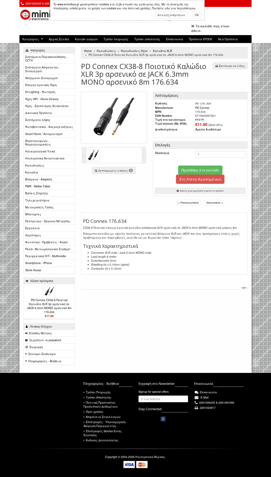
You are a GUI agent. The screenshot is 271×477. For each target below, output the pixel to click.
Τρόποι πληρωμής (116, 39)
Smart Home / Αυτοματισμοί (44, 134)
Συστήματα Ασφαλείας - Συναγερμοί (42, 69)
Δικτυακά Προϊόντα (38, 113)
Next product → (215, 202)
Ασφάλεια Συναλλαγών (102, 417)
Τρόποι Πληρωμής (98, 392)
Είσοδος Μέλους (40, 333)
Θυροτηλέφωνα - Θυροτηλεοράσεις (38, 142)
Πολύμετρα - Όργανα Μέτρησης (47, 221)
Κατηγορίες (30, 39)
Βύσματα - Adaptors (38, 179)
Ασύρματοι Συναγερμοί (41, 78)
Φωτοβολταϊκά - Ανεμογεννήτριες (49, 127)
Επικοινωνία (174, 39)
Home (88, 51)
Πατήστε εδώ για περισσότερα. (174, 8)
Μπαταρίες (33, 214)
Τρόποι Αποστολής (98, 397)
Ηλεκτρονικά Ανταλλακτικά (44, 158)
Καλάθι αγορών (86, 39)
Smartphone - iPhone (38, 263)
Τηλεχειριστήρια (37, 200)
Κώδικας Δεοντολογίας (101, 440)
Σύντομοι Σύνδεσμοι (42, 354)
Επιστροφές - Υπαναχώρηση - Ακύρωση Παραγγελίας (105, 424)
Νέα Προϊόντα (228, 39)
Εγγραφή (35, 347)
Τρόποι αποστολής (147, 39)
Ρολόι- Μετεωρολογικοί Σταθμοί (47, 249)
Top (244, 287)
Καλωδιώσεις (107, 51)
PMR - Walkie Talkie (37, 186)
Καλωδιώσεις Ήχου (135, 51)
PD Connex (202, 108)
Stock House (33, 270)
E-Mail (204, 397)
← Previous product (188, 202)
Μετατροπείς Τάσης (39, 207)
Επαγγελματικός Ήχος (41, 85)
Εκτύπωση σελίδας (231, 66)
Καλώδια (31, 172)
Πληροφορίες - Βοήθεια (44, 361)
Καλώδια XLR (163, 51)
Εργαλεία (32, 228)
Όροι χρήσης (94, 412)
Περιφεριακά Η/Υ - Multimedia (45, 256)
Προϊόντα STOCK (200, 39)
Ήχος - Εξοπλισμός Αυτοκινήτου (47, 106)
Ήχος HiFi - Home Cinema (42, 99)
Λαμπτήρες (33, 235)
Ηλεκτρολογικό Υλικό (40, 151)
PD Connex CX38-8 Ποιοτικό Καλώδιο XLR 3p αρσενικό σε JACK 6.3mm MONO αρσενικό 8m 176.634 (49, 306)
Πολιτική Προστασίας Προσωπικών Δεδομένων (100, 404)
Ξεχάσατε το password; (45, 340)
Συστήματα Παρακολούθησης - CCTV (46, 58)
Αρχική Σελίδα (59, 39)
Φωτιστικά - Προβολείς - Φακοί (46, 242)
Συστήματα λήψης (37, 120)
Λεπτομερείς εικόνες (114, 170)
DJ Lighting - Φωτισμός (40, 92)
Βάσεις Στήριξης (36, 193)
